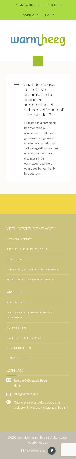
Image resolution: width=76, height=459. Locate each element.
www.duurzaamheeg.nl (53, 407)
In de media (15, 302)
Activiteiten (16, 327)
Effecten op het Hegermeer (29, 279)
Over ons (30, 15)
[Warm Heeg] (38, 40)
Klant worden (27, 5)
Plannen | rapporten (24, 337)
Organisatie (16, 358)
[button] (38, 99)
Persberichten (18, 347)
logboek (53, 5)
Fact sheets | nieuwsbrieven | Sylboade (30, 315)
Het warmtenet (19, 239)
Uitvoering (15, 259)
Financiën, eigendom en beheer (32, 269)
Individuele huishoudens (27, 249)
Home (49, 15)
